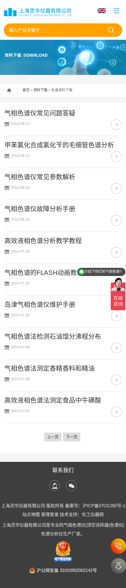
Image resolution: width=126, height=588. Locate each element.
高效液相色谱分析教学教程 (43, 240)
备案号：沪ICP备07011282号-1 (95, 505)
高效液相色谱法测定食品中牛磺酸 (52, 400)
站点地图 (31, 514)
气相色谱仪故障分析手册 (39, 208)
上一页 (53, 437)
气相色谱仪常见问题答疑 (39, 113)
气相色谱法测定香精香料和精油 (49, 368)
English (102, 10)
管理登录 (50, 514)
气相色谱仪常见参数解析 (39, 177)
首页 (26, 90)
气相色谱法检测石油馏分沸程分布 (52, 336)
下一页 (71, 437)
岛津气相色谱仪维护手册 (39, 304)
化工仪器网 (93, 514)
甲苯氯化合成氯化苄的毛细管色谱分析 (59, 145)
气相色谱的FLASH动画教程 (43, 272)
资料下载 (40, 90)
